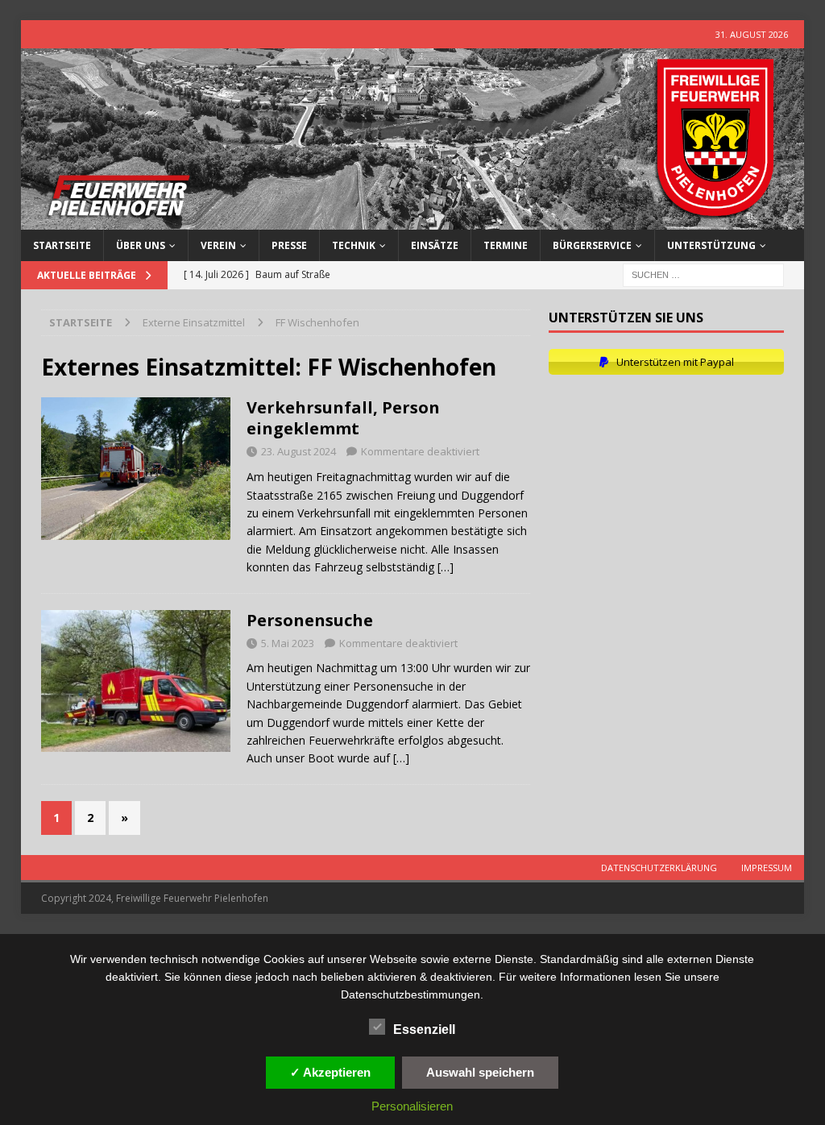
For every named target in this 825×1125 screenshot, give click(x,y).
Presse (289, 245)
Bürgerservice (592, 245)
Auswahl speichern (480, 1072)
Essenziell (424, 1029)
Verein (218, 245)
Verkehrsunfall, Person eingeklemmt (343, 417)
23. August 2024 (298, 451)
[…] (445, 567)
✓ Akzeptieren (330, 1072)
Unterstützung (711, 245)
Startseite (62, 245)
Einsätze (434, 245)
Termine (505, 245)
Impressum (766, 867)
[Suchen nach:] (703, 274)
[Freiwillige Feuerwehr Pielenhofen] (413, 220)
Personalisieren (412, 1106)
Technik (353, 245)
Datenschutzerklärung (659, 867)
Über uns (140, 245)
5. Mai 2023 (287, 643)
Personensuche (310, 620)
